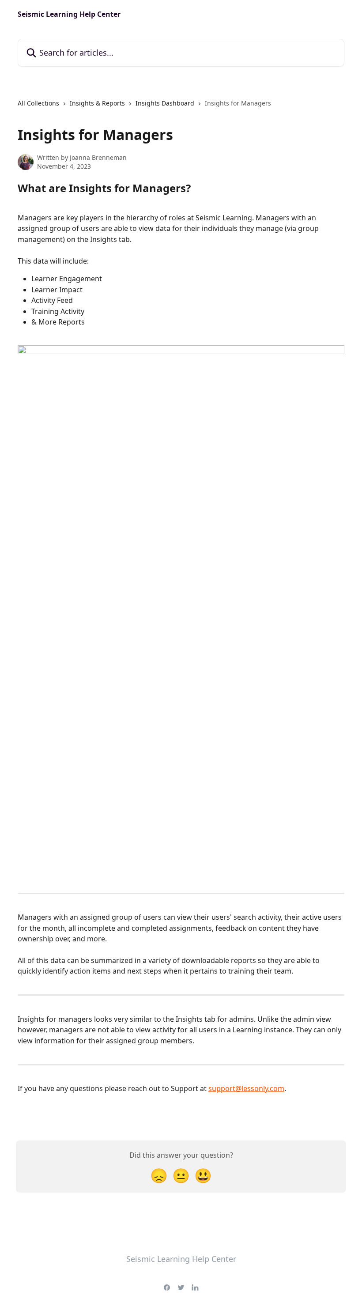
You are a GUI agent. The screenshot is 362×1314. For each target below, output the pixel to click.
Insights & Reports (97, 103)
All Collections (38, 103)
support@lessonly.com (246, 1088)
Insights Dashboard (165, 103)
